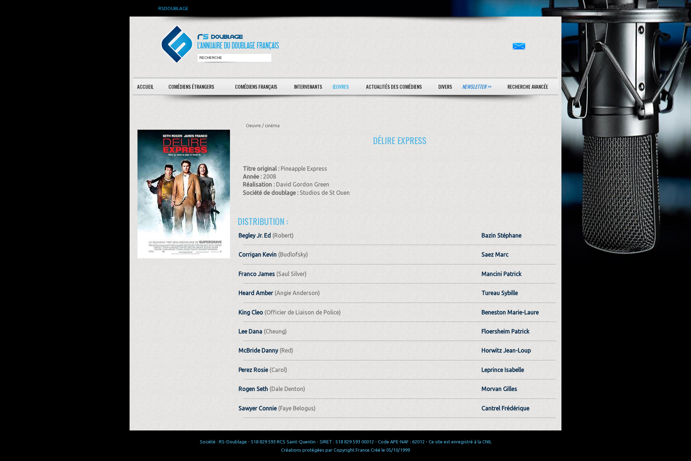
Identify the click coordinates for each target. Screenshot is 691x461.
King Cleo (251, 312)
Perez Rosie (253, 370)
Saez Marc (495, 254)
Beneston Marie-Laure (510, 312)
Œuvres (341, 86)
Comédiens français (256, 86)
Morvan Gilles (499, 389)
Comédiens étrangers (191, 86)
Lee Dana (250, 331)
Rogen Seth (253, 389)
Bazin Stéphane (501, 235)
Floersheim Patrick (505, 331)
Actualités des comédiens (394, 86)
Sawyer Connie (258, 408)
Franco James (257, 274)
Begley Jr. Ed (255, 235)
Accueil (145, 86)
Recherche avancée (527, 86)
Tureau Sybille (500, 293)
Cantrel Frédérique (505, 408)
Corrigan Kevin (258, 254)
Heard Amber (256, 293)
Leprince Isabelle (503, 370)
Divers (445, 86)
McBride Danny (258, 350)
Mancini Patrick (501, 274)
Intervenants (308, 86)
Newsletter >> (476, 86)
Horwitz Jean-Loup (506, 350)
